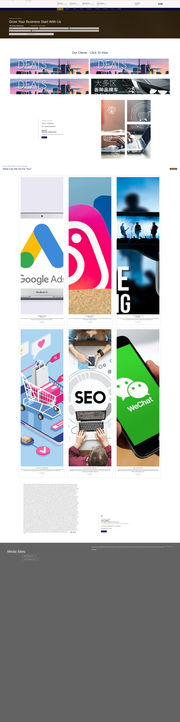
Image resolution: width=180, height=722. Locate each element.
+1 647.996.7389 (137, 3)
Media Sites (16, 551)
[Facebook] (160, 4)
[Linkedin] (158, 4)
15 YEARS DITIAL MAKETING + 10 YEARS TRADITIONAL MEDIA (114, 523)
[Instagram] (161, 4)
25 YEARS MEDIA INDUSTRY (110, 522)
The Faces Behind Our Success (111, 526)
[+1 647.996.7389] (133, 4)
